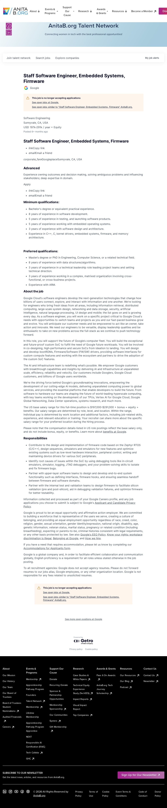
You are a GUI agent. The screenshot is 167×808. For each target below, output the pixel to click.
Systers (53, 720)
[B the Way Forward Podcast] (28, 791)
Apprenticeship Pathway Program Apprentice (35, 726)
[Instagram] (10, 791)
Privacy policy (76, 649)
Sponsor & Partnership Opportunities (57, 695)
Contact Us (149, 675)
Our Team (8, 687)
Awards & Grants (101, 11)
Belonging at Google (65, 538)
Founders (31, 695)
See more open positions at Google (83, 619)
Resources (118, 11)
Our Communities (59, 715)
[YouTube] (16, 791)
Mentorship (32, 679)
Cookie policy (91, 649)
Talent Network (34, 701)
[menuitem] (86, 148)
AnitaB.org (39, 795)
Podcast (124, 687)
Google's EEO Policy (93, 534)
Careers (7, 726)
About (33, 11)
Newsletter (149, 681)
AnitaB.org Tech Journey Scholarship (105, 689)
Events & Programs (50, 11)
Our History (9, 681)
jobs (43, 58)
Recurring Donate (59, 685)
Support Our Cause (67, 11)
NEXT (29, 736)
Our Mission (9, 675)
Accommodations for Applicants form (46, 548)
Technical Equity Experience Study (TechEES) (81, 689)
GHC (28, 758)
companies (67, 58)
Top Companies (81, 715)
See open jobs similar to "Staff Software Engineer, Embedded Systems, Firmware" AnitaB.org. (82, 107)
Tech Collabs (32, 752)
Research (83, 11)
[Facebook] (8, 26)
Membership (32, 707)
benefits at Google (114, 431)
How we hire (93, 538)
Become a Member (142, 11)
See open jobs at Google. (45, 102)
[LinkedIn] (8, 32)
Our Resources (128, 675)
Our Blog (124, 681)
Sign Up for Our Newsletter (139, 775)
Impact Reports (81, 699)
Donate (53, 679)
